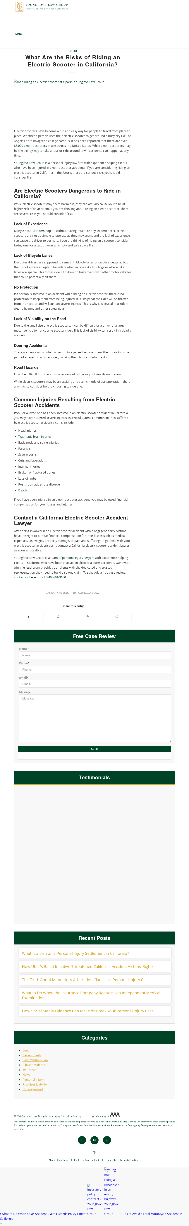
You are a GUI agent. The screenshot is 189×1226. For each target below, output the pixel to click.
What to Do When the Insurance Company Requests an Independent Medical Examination (91, 995)
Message (25, 692)
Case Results (63, 1160)
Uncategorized (33, 1089)
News (26, 1075)
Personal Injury (33, 1080)
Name (24, 648)
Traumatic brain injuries (34, 437)
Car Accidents (32, 1055)
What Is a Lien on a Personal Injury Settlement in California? (75, 953)
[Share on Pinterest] (87, 616)
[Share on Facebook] (29, 616)
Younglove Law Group (29, 163)
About (52, 1160)
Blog (72, 51)
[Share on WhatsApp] (58, 616)
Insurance (29, 1070)
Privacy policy (111, 1160)
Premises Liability (35, 1084)
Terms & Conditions (130, 1160)
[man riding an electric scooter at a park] (73, 102)
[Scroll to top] (1, 1223)
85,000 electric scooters (30, 146)
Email (23, 677)
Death (22, 490)
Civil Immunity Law (35, 1060)
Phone (24, 663)
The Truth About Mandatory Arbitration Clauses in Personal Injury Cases (87, 979)
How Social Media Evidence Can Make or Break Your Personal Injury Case (88, 1011)
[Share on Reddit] (116, 616)
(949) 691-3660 (56, 577)
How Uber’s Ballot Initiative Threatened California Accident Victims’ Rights (88, 966)
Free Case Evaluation (90, 1160)
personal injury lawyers (78, 558)
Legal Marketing (98, 1116)
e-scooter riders (33, 231)
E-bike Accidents (34, 1065)
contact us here (25, 577)
